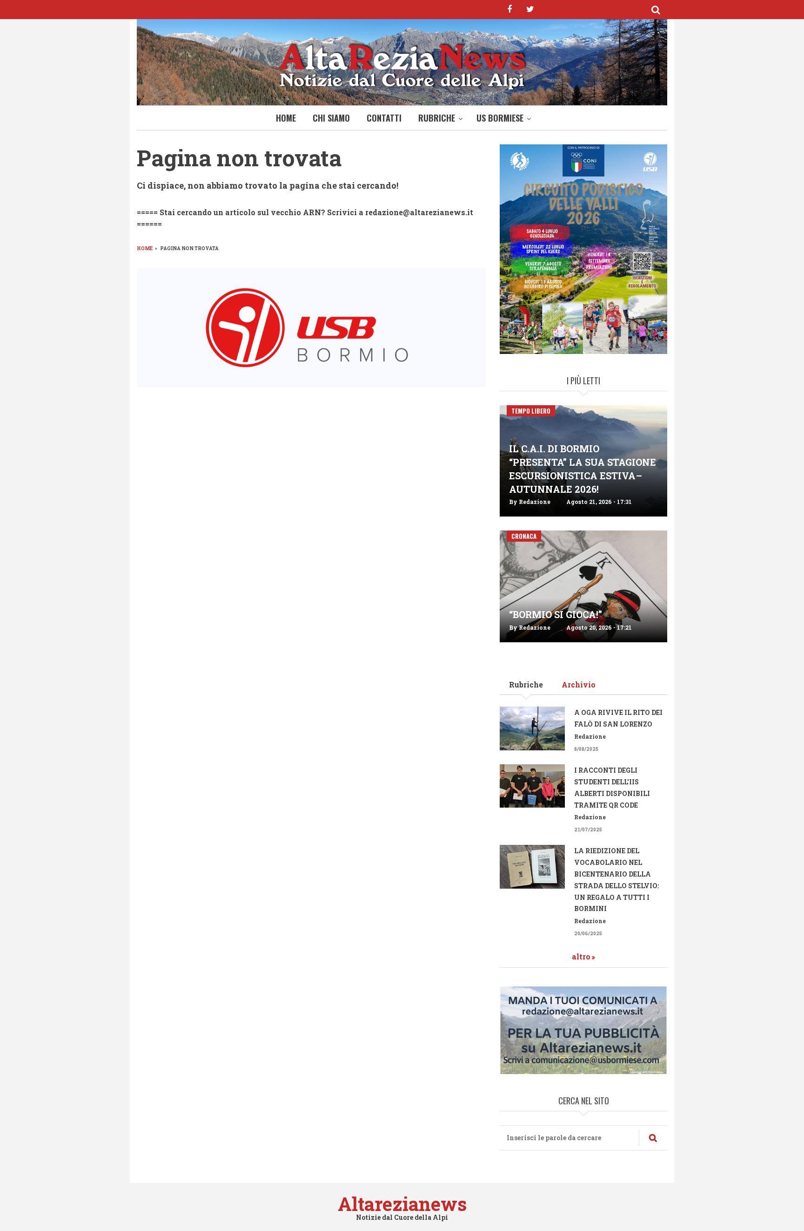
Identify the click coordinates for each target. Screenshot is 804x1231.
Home (286, 118)
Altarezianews (402, 1203)
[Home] (402, 64)
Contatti (384, 118)
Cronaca (523, 536)
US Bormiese (499, 118)
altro (581, 956)
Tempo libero (530, 410)
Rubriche (436, 118)
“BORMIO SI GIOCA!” (555, 614)
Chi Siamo (331, 118)
